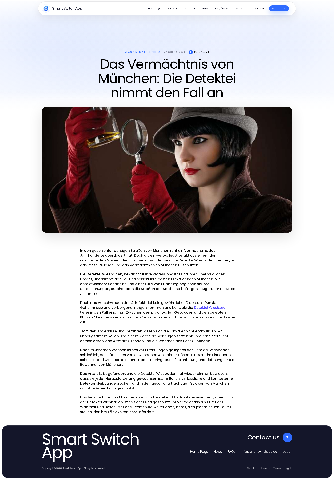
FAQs (231, 451)
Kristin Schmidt (201, 52)
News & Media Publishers (142, 52)
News (218, 451)
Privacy (265, 468)
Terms (277, 468)
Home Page (199, 451)
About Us (252, 468)
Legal (288, 468)
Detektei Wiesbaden (210, 307)
